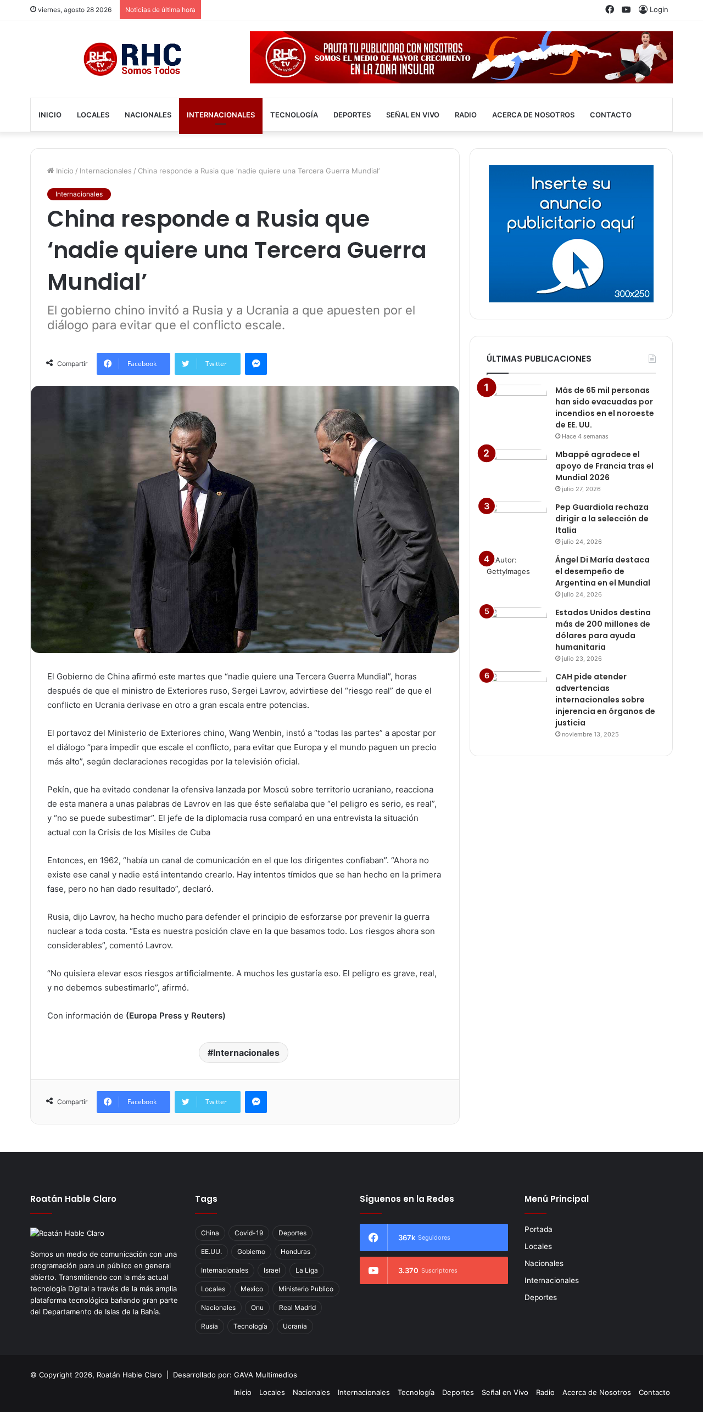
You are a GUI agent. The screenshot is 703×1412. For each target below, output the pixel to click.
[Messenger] (256, 364)
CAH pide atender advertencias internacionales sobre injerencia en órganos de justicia (605, 699)
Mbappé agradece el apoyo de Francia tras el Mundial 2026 (604, 466)
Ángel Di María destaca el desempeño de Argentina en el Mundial (602, 571)
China (210, 1233)
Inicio (50, 114)
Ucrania (295, 1326)
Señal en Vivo (412, 114)
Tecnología (294, 114)
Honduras (295, 1251)
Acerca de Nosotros (533, 114)
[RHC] (131, 59)
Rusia (209, 1326)
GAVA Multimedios (265, 1374)
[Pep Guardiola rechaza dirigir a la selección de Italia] (517, 522)
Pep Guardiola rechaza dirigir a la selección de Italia (602, 519)
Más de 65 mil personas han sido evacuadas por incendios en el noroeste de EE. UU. (604, 407)
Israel (272, 1270)
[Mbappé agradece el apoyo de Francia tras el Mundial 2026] (517, 469)
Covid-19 (249, 1233)
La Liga (306, 1270)
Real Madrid (297, 1307)
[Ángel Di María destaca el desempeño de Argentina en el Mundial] (517, 574)
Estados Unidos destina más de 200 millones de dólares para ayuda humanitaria (603, 629)
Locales (93, 114)
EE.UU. (211, 1251)
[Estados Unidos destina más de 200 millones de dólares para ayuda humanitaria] (517, 627)
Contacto (611, 114)
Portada (539, 1229)
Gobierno (251, 1251)
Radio (466, 114)
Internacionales (221, 114)
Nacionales (148, 114)
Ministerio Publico (305, 1289)
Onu (257, 1307)
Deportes (352, 114)
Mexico (252, 1289)
